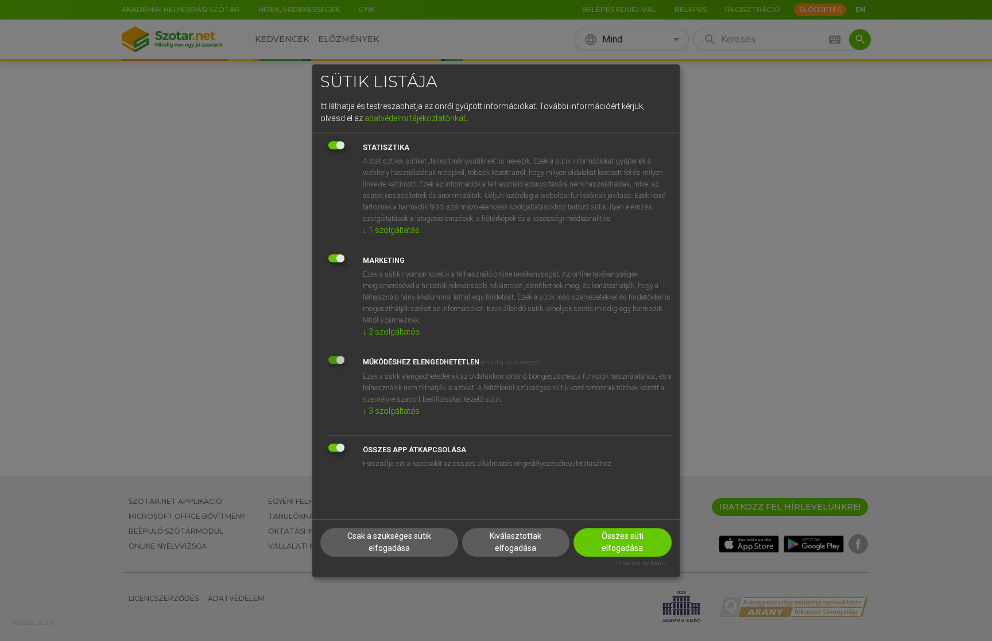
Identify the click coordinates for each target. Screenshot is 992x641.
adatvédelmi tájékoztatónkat (415, 118)
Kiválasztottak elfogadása (515, 542)
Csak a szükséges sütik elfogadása (389, 542)
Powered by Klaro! (641, 564)
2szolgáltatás (391, 331)
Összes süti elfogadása (623, 542)
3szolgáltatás (391, 410)
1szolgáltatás (391, 230)
